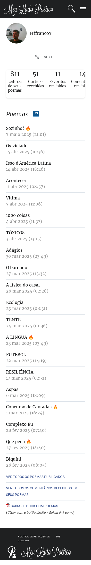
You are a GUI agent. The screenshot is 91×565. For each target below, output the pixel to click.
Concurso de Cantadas (29, 407)
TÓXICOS (15, 232)
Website (49, 57)
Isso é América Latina (28, 163)
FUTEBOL (16, 354)
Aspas (12, 389)
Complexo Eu (19, 424)
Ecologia (15, 302)
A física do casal (23, 285)
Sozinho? (15, 128)
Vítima (13, 198)
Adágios (14, 250)
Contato (23, 540)
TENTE (13, 320)
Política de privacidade (34, 537)
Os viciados (18, 145)
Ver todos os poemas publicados (35, 477)
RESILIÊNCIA (19, 372)
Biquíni (13, 459)
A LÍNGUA (16, 337)
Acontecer (16, 180)
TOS (58, 537)
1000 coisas (18, 215)
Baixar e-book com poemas (34, 506)
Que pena (16, 441)
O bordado (16, 267)
